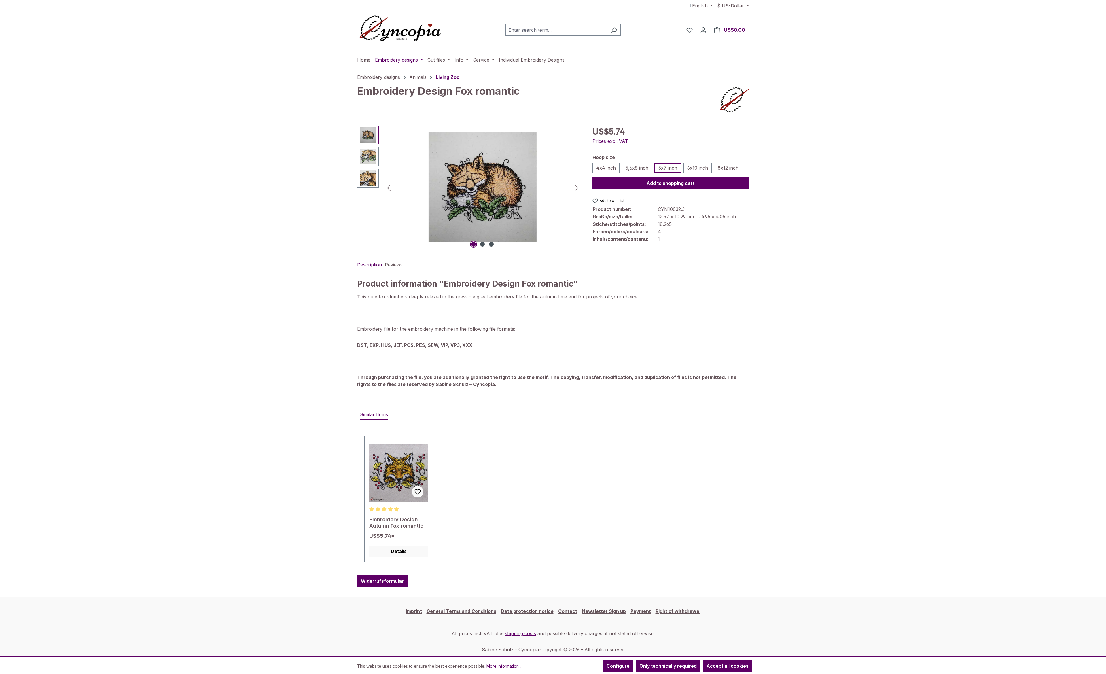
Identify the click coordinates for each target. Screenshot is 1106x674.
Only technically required (668, 666)
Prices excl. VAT (610, 141)
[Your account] (703, 30)
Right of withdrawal (678, 611)
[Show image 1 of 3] (473, 244)
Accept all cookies (728, 666)
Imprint (414, 611)
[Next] (576, 187)
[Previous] (389, 187)
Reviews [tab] (394, 265)
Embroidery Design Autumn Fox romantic (396, 522)
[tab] (369, 265)
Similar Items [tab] (374, 414)
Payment (640, 611)
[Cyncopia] (734, 99)
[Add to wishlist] (417, 491)
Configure (618, 666)
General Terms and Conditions (461, 611)
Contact (567, 611)
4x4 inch (606, 168)
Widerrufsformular (382, 581)
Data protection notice (527, 611)
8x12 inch (728, 168)
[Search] (614, 30)
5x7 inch (667, 168)
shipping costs (520, 633)
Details (399, 551)
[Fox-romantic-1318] (483, 187)
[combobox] (556, 30)
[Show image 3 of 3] (491, 244)
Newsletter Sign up (604, 611)
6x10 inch (697, 168)
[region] (469, 187)
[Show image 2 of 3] (482, 244)
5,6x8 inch (637, 168)
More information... (503, 666)
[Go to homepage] (400, 29)
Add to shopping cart (670, 183)
